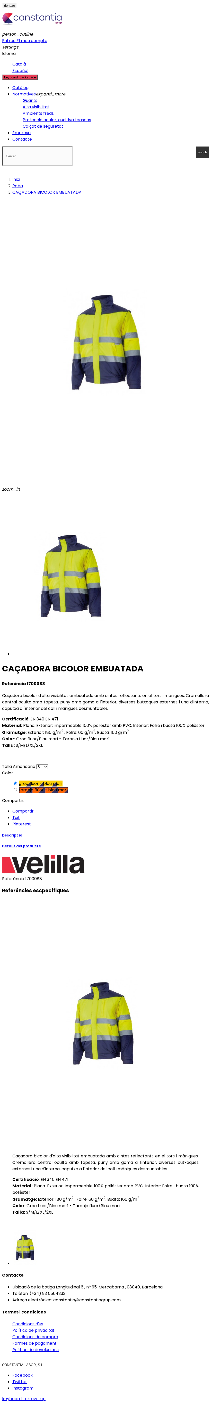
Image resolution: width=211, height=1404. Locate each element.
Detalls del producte (21, 846)
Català (19, 64)
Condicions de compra (35, 1337)
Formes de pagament (34, 1343)
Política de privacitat (33, 1330)
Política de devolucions (35, 1350)
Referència (13, 879)
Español (20, 71)
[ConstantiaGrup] (32, 28)
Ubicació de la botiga (33, 1287)
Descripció (12, 835)
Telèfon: (20, 1293)
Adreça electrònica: (32, 1300)
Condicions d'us (27, 1324)
